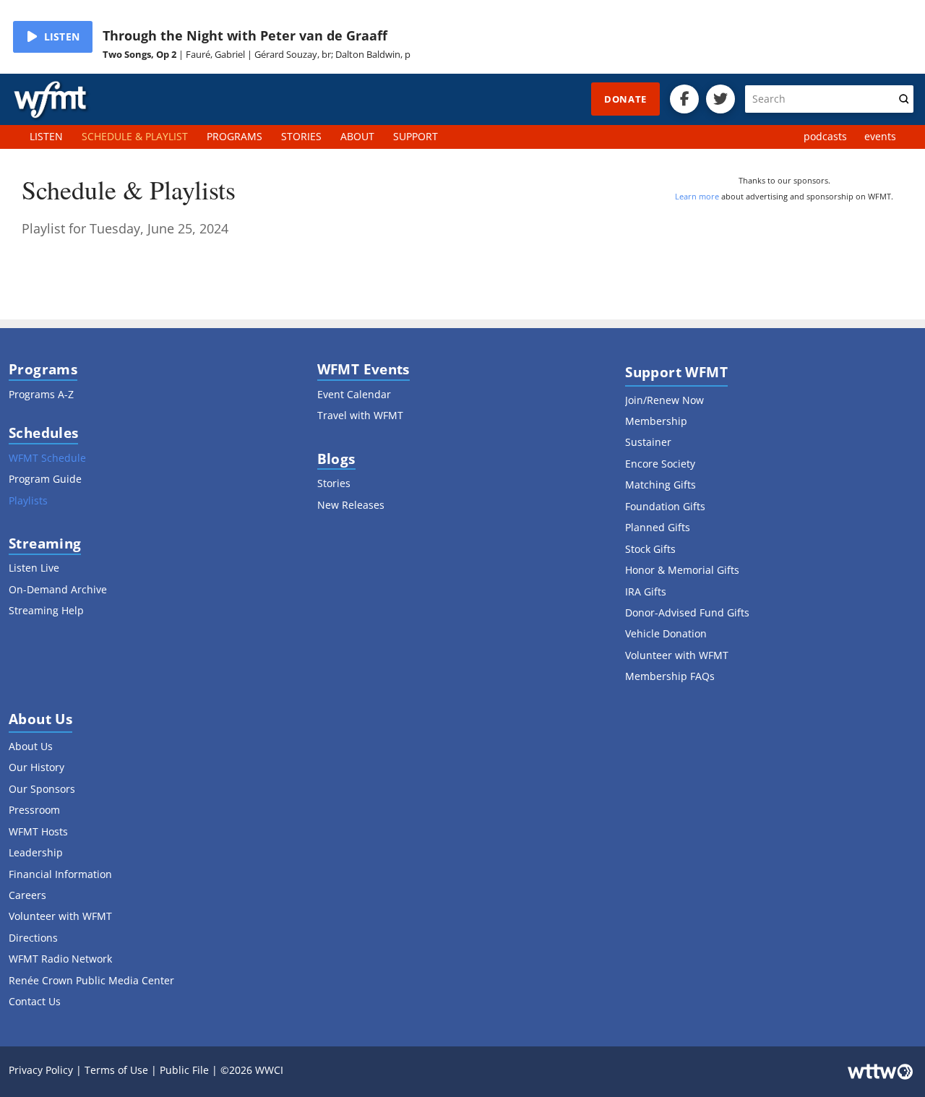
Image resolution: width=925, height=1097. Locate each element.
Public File (184, 1070)
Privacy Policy (41, 1070)
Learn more (697, 196)
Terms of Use (116, 1070)
